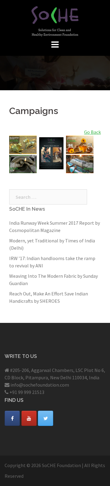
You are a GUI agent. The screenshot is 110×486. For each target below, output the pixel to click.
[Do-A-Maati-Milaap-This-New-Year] (51, 153)
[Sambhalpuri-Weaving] (80, 163)
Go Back (92, 132)
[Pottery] (23, 163)
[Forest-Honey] (80, 144)
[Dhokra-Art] (23, 144)
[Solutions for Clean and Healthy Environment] (55, 21)
